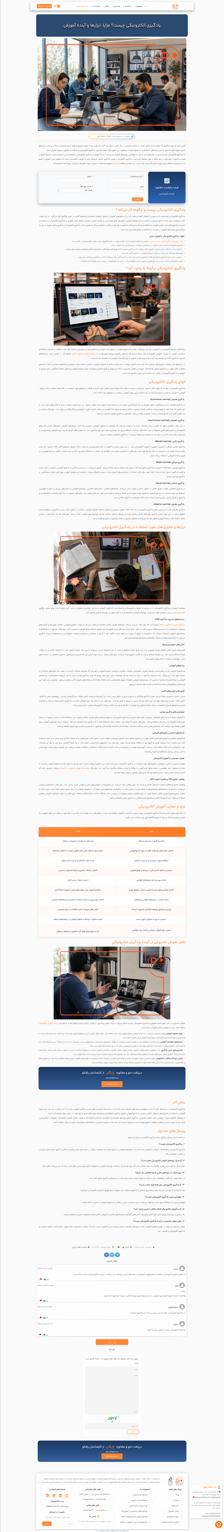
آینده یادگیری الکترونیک (48, 1023)
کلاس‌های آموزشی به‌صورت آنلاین (85, 353)
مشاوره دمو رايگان (44, 6)
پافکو (107, 6)
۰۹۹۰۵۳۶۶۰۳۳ (88, 1510)
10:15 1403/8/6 (45, 1268)
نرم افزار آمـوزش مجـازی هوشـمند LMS (135, 1516)
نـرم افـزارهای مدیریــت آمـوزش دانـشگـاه (134, 1522)
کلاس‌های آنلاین (178, 612)
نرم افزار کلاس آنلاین (140, 1495)
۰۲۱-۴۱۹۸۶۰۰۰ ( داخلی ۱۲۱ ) (100, 1494)
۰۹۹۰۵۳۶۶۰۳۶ (88, 1499)
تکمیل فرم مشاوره (112, 1084)
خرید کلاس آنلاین (82, 6)
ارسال (133, 1431)
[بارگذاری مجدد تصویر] (112, 1418)
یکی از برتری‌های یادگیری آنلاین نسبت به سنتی (166, 241)
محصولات (139, 6)
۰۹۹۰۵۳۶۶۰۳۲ (101, 1499)
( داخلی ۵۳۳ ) (84, 1494)
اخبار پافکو (175, 1506)
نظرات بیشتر (112, 1342)
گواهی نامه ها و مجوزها (170, 1522)
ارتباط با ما (96, 6)
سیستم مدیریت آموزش (139, 1500)
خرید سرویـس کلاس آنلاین (138, 1506)
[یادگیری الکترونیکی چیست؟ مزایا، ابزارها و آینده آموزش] (112, 84)
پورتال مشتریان (173, 1511)
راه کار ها (128, 6)
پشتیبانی (117, 6)
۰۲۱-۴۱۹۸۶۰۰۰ (101, 1510)
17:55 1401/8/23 (46, 1285)
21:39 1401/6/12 (45, 1307)
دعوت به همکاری (173, 1516)
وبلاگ (177, 1495)
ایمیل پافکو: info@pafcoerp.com (57, 1506)
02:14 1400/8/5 (45, 1324)
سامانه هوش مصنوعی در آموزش (73, 768)
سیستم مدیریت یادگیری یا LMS (172, 624)
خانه (146, 6)
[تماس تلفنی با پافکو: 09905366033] (58, 7)
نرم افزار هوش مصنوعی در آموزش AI (135, 1511)
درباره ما (176, 1500)
